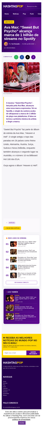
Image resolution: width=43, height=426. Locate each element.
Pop (24, 14)
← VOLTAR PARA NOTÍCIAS (12, 228)
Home (7, 14)
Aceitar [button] (21, 423)
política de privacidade (21, 419)
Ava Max (21, 106)
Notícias (16, 14)
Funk (32, 14)
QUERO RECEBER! (33, 353)
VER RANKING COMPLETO (21, 282)
